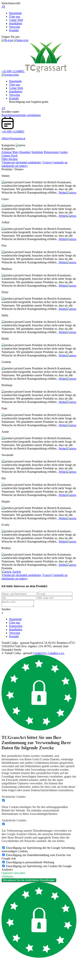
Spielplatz (37, 152)
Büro (15, 152)
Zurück (16, 571)
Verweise (14, 26)
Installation (15, 23)
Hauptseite (15, 13)
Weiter (62, 192)
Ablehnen (7, 876)
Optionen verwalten (13, 873)
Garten (63, 152)
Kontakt (14, 30)
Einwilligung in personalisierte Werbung (30, 862)
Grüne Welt (16, 20)
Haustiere (25, 152)
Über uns (14, 16)
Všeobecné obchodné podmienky (21, 162)
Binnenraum (51, 152)
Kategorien (15, 626)
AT (3, 6)
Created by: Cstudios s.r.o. (49, 653)
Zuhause (7, 152)
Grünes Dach (9, 155)
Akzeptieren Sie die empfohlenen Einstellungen (29, 880)
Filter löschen (10, 159)
